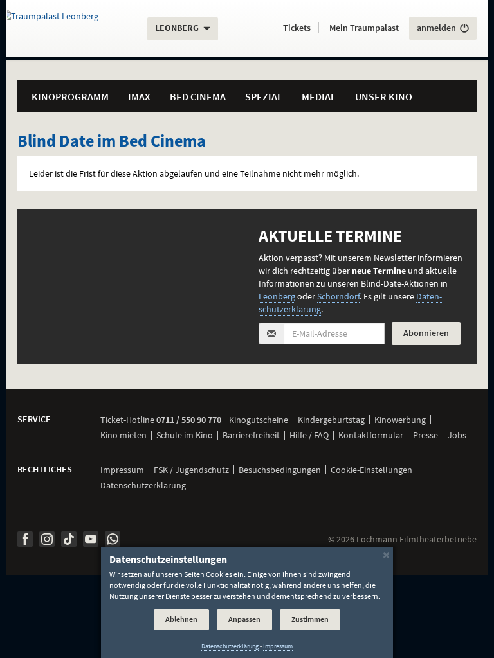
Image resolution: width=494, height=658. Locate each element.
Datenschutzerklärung (143, 485)
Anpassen (244, 619)
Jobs (457, 435)
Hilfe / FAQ (309, 435)
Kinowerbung (400, 419)
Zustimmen (310, 619)
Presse (425, 435)
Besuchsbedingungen (280, 469)
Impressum (122, 469)
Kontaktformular (370, 435)
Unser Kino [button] (383, 96)
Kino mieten (123, 435)
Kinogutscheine (258, 419)
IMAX (139, 96)
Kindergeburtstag (331, 419)
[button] (296, 28)
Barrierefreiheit (251, 435)
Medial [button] (319, 96)
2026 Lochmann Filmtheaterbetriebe (402, 539)
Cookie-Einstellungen (371, 469)
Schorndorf (338, 296)
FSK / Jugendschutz (191, 469)
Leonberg (277, 296)
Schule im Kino (184, 435)
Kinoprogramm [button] (70, 96)
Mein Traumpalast (364, 27)
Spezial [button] (263, 96)
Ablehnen (181, 619)
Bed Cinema (198, 96)
